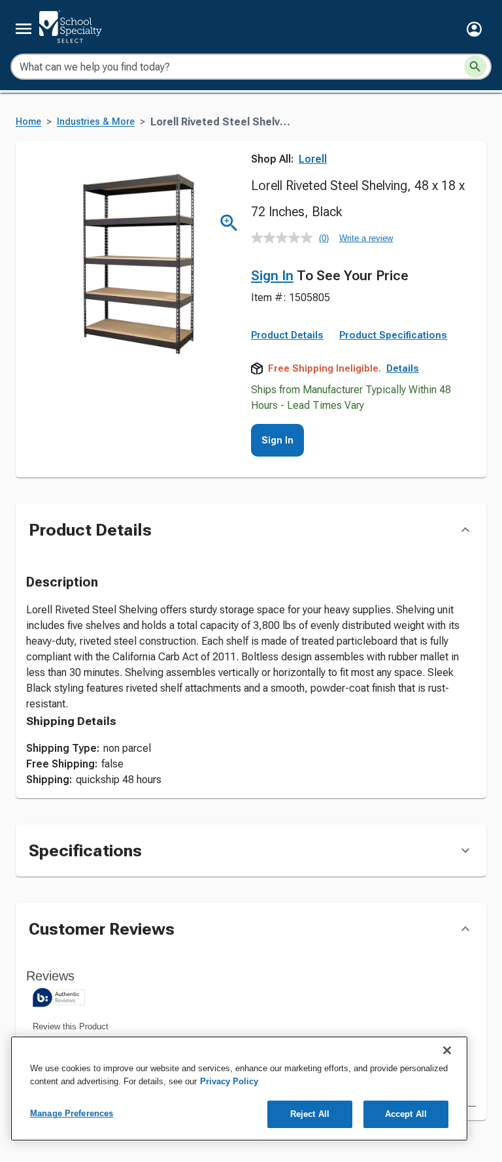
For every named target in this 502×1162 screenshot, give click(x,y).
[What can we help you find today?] (475, 67)
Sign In (272, 275)
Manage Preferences (71, 1113)
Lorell (313, 159)
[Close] (447, 1050)
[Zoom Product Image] (229, 223)
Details (402, 368)
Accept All (406, 1114)
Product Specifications (393, 335)
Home (28, 121)
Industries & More (96, 121)
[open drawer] (23, 28)
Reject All (309, 1114)
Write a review (366, 238)
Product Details (287, 335)
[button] (474, 29)
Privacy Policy (229, 1081)
